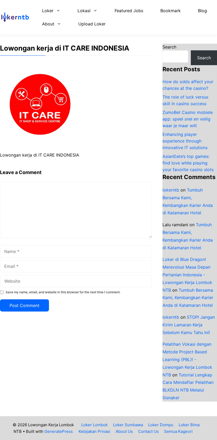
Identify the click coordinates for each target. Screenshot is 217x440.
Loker (47, 10)
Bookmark (170, 10)
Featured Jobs (129, 10)
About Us (124, 431)
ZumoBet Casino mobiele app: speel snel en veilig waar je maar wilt (187, 119)
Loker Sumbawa (128, 424)
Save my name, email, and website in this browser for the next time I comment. (63, 292)
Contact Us (148, 431)
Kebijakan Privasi (94, 431)
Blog (202, 10)
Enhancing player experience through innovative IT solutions (184, 141)
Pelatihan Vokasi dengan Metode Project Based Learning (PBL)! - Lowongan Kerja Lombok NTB (187, 359)
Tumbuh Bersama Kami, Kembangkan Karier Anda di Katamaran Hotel (187, 297)
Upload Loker (92, 23)
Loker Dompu (160, 424)
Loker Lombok (94, 424)
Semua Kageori (178, 431)
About (48, 23)
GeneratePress (58, 431)
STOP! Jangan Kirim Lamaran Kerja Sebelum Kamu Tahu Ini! (188, 324)
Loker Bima (189, 424)
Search (169, 47)
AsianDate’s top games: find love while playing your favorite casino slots (188, 163)
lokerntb (170, 190)
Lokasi (84, 10)
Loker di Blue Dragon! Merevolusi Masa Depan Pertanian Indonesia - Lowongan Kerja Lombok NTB (187, 274)
